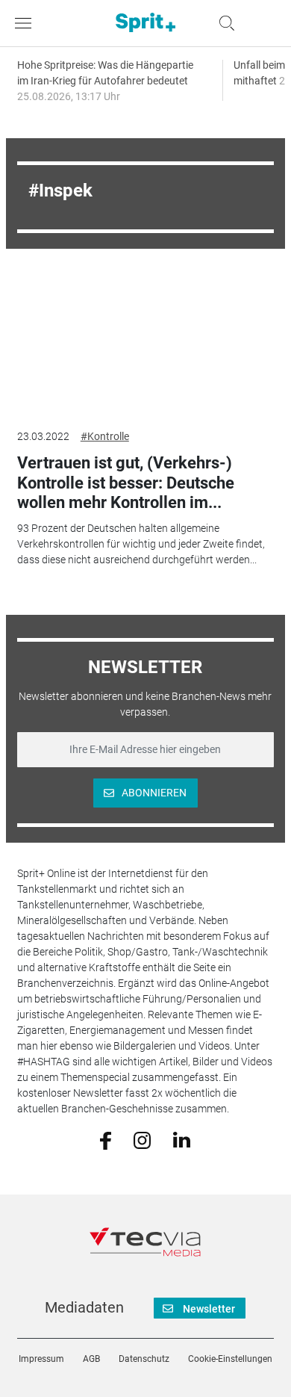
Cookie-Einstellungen (230, 1359)
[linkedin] (181, 1139)
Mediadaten (84, 1307)
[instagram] (142, 1139)
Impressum (41, 1359)
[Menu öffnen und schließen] (27, 23)
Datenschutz (144, 1359)
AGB (91, 1359)
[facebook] (105, 1139)
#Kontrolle (105, 436)
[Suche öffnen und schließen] (223, 23)
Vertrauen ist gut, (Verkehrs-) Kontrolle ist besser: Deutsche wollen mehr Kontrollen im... (125, 482)
